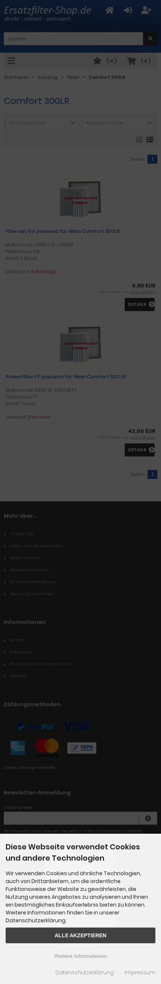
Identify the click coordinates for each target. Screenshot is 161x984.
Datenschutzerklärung (84, 972)
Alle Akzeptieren (80, 935)
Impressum (140, 972)
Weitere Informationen (80, 956)
